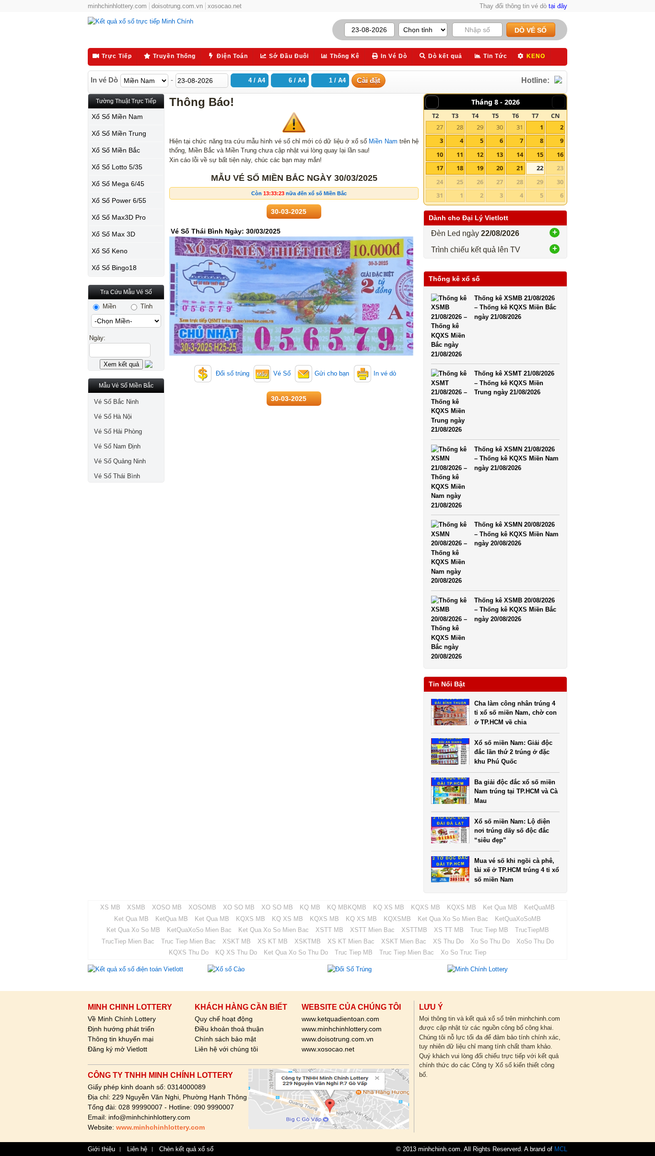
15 (540, 154)
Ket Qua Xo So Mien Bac (453, 918)
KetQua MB (171, 918)
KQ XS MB (388, 907)
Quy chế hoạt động (224, 1019)
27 (439, 127)
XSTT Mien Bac (372, 929)
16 (560, 154)
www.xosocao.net (328, 1049)
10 (439, 154)
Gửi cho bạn (332, 373)
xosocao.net (225, 6)
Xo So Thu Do (490, 941)
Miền (108, 306)
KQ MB (310, 907)
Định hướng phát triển (121, 1029)
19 (480, 168)
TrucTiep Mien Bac (128, 941)
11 (459, 154)
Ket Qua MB (500, 907)
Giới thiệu (101, 1149)
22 (540, 168)
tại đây (558, 6)
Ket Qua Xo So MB (133, 929)
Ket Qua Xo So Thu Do (296, 952)
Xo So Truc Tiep (463, 952)
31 (519, 127)
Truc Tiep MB (489, 929)
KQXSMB (397, 918)
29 (480, 127)
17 (439, 168)
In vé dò (385, 373)
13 (499, 154)
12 (480, 154)
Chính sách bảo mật (225, 1039)
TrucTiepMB (532, 929)
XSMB (136, 907)
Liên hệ (137, 1149)
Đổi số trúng (231, 373)
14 (519, 154)
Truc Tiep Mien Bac (188, 941)
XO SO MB (239, 907)
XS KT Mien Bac (351, 941)
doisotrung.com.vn (177, 6)
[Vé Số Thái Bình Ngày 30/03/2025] (291, 353)
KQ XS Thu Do (236, 952)
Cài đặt (368, 80)
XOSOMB (202, 907)
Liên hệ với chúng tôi (226, 1049)
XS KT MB (272, 941)
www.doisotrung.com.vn (338, 1039)
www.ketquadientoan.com (340, 1019)
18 (459, 168)
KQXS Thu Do (189, 952)
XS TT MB (449, 929)
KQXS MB (425, 907)
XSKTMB (307, 941)
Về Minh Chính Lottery (122, 1019)
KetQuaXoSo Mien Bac (199, 929)
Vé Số (282, 373)
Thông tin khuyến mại (120, 1039)
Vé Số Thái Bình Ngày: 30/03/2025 (226, 231)
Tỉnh (145, 306)
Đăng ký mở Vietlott (117, 1049)
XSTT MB (329, 929)
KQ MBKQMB (346, 907)
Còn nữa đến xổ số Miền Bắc (299, 193)
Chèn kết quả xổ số (186, 1149)
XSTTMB (414, 929)
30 (499, 127)
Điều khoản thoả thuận (229, 1029)
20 (499, 168)
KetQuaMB (539, 907)
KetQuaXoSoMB (518, 918)
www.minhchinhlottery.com (342, 1029)
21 (519, 168)
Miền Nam (383, 141)
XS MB (110, 907)
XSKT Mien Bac (403, 941)
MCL (560, 1149)
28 (459, 127)
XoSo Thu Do (535, 941)
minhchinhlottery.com (117, 6)
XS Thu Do (448, 941)
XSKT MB (236, 941)
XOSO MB (167, 907)
